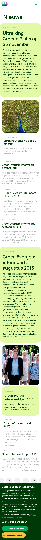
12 (26, 480)
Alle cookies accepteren (13, 528)
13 (34, 480)
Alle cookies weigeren (12, 535)
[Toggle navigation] (36, 5)
